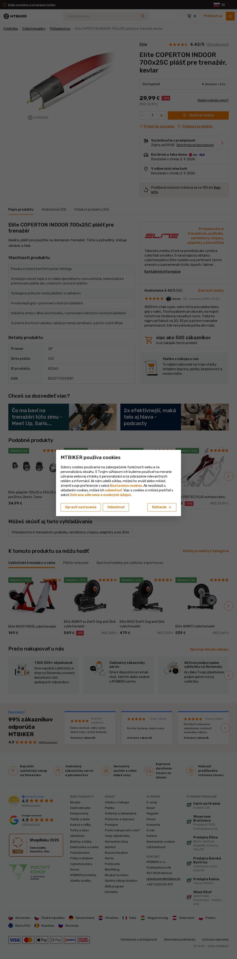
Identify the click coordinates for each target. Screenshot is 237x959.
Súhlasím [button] (162, 507)
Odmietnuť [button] (116, 507)
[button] (113, 490)
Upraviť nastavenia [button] (81, 507)
